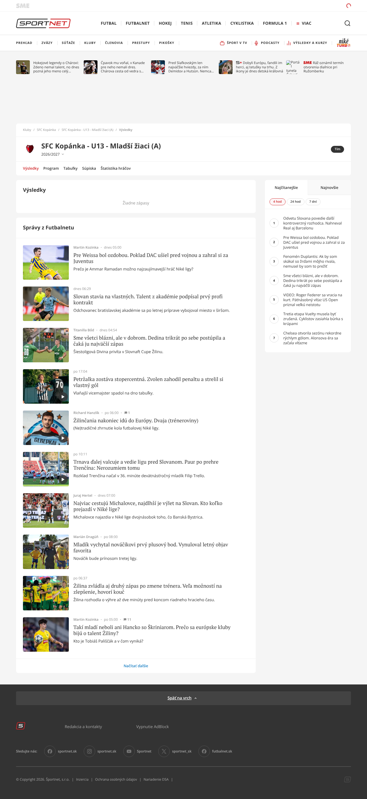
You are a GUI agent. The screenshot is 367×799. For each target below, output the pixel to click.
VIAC (306, 23)
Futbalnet (138, 23)
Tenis (187, 23)
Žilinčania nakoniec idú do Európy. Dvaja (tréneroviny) (135, 420)
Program (51, 168)
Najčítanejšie (286, 187)
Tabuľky (70, 168)
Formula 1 (275, 23)
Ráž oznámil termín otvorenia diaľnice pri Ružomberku (323, 67)
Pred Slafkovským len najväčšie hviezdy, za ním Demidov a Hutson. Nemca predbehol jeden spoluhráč (190, 67)
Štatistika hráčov (116, 168)
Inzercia (82, 779)
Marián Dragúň (85, 537)
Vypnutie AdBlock (152, 726)
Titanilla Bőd (83, 330)
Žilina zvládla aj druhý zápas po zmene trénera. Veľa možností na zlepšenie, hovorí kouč (147, 589)
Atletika (211, 23)
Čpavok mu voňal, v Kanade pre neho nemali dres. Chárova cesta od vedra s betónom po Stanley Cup (123, 67)
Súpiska (89, 168)
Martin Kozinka (86, 247)
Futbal (109, 23)
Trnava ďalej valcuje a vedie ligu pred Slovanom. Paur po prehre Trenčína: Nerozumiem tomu (145, 465)
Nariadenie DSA (156, 779)
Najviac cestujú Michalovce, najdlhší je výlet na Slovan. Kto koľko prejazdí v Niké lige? (147, 506)
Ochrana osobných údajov (116, 779)
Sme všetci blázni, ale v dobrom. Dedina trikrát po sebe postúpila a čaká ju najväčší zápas (149, 341)
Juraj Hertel (82, 495)
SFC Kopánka (46, 130)
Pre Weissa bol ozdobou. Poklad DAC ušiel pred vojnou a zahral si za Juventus (150, 258)
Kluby (27, 130)
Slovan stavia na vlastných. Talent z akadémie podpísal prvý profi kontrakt (147, 299)
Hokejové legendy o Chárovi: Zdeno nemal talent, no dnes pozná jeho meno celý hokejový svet (56, 67)
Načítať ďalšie (136, 665)
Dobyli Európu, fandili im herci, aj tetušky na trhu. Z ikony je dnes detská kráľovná (259, 67)
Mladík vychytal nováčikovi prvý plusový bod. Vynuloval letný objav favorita (150, 547)
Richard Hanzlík (86, 413)
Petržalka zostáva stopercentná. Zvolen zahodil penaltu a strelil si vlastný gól (148, 382)
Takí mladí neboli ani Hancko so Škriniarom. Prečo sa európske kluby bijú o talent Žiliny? (152, 630)
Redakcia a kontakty (83, 726)
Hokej (165, 23)
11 (129, 619)
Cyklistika (242, 23)
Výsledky (31, 168)
